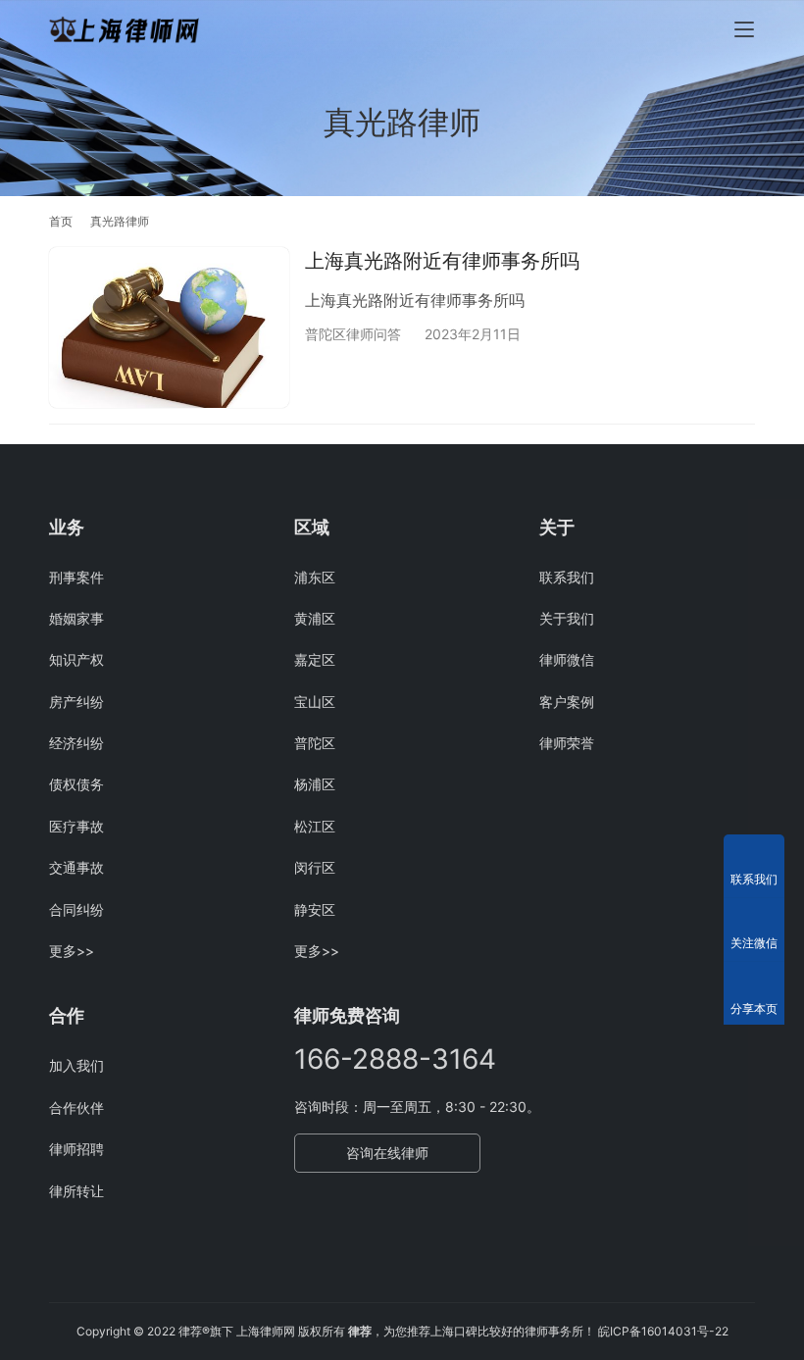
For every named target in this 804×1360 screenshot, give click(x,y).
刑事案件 (76, 577)
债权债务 (76, 784)
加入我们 (76, 1065)
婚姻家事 (76, 618)
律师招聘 (76, 1148)
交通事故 (76, 867)
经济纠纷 (76, 742)
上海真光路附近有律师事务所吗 (442, 261)
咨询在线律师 (387, 1152)
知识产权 (76, 659)
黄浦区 (314, 618)
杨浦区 (314, 784)
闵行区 (314, 867)
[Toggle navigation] (744, 29)
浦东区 (314, 577)
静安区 (314, 909)
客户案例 (566, 701)
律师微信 (566, 659)
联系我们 (566, 577)
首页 (61, 221)
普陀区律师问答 (353, 334)
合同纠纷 (76, 909)
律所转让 (76, 1191)
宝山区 (314, 701)
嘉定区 (314, 659)
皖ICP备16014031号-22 (663, 1331)
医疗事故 (76, 826)
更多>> (71, 950)
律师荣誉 (566, 742)
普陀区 (314, 742)
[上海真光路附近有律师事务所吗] (169, 327)
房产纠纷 (76, 701)
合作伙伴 (76, 1107)
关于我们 (566, 618)
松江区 (314, 826)
